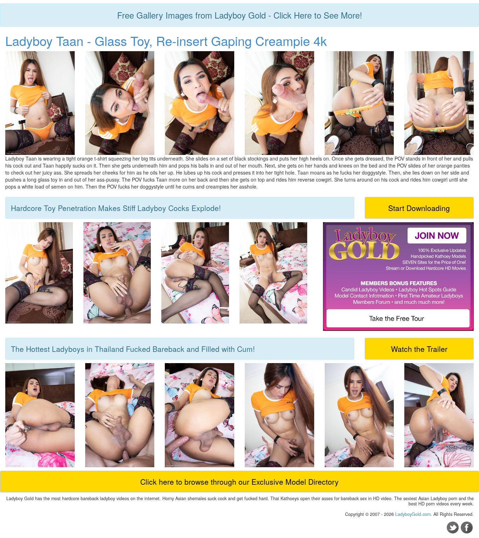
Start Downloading (419, 208)
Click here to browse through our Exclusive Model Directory (239, 481)
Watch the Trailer (419, 348)
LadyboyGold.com (413, 514)
